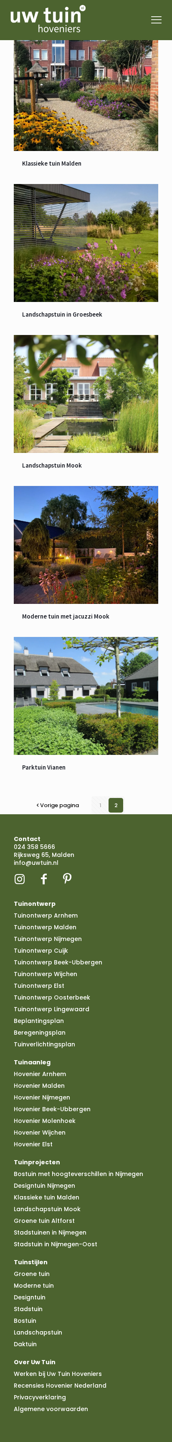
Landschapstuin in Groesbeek (62, 314)
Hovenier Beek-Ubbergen (52, 1109)
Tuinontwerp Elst (39, 986)
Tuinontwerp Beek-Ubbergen (58, 962)
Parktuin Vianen (44, 767)
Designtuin (30, 1297)
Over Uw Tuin (35, 1362)
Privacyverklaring (40, 1397)
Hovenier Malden (39, 1086)
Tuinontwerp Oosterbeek (52, 997)
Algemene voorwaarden (51, 1409)
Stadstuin (28, 1309)
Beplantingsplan (39, 1021)
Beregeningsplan (40, 1032)
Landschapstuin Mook (52, 465)
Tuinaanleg (32, 1062)
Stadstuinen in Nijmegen (50, 1232)
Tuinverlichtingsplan (44, 1044)
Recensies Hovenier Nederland (60, 1385)
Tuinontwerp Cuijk (41, 950)
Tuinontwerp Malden (45, 927)
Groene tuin (32, 1274)
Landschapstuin (38, 1332)
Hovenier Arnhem (40, 1074)
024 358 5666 (34, 847)
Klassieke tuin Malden (51, 163)
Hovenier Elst (33, 1144)
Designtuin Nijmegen (44, 1185)
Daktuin (25, 1344)
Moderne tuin (34, 1285)
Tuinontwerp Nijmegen (48, 939)
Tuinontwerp (35, 904)
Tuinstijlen (31, 1262)
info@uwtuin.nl (36, 863)
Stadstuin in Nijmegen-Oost (55, 1244)
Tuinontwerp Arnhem (46, 915)
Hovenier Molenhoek (45, 1121)
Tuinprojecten (37, 1162)
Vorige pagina (59, 805)
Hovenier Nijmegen (42, 1097)
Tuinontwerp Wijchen (45, 974)
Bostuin (25, 1321)
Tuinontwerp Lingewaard (51, 1009)
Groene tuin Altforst (44, 1221)
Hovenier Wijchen (40, 1132)
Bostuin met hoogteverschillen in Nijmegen (78, 1174)
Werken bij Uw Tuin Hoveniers (58, 1374)
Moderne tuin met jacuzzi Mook (65, 616)
